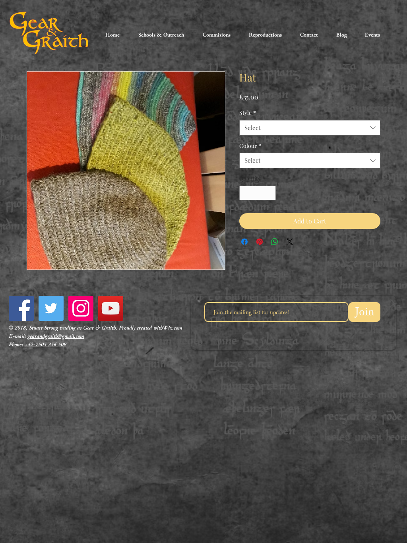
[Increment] (270, 193)
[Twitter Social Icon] (51, 308)
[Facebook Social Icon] (21, 308)
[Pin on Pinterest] (259, 241)
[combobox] (309, 128)
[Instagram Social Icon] (80, 308)
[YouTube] (110, 308)
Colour (250, 145)
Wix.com (172, 328)
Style (247, 112)
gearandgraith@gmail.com (55, 336)
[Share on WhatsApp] (274, 241)
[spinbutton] (257, 193)
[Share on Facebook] (244, 241)
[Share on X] (290, 241)
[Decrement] (245, 193)
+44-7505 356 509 (45, 345)
